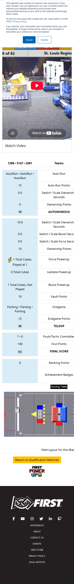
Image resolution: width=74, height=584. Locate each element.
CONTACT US (37, 537)
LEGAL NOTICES (37, 562)
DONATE (37, 543)
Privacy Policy (16, 21)
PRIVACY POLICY (37, 556)
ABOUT (37, 531)
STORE (37, 549)
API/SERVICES (37, 525)
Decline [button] (44, 39)
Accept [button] (29, 39)
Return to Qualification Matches (37, 460)
